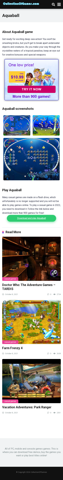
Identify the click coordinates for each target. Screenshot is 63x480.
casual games (10, 279)
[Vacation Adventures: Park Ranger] (31, 381)
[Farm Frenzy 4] (31, 322)
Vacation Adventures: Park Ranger (26, 407)
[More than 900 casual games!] (31, 101)
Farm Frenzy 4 (12, 348)
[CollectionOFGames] (21, 3)
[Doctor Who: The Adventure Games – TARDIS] (31, 259)
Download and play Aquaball (31, 218)
